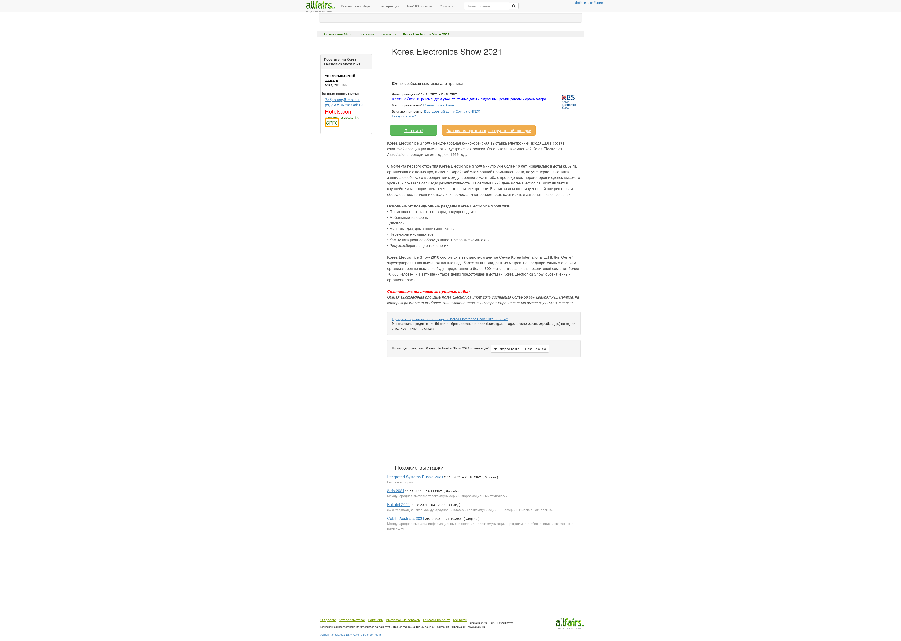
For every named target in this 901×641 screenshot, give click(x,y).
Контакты (460, 619)
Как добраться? (336, 84)
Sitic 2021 (395, 490)
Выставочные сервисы (403, 619)
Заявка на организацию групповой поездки (489, 130)
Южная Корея (433, 105)
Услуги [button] (445, 6)
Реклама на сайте (436, 619)
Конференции (388, 6)
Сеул (450, 105)
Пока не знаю (535, 348)
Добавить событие (589, 2)
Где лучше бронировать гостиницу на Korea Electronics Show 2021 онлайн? (450, 318)
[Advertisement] (477, 66)
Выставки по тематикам (377, 34)
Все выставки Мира (356, 6)
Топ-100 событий (419, 6)
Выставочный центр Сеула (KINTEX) (452, 111)
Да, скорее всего (506, 348)
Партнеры (375, 619)
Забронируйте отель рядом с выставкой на (344, 106)
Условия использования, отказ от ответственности (350, 634)
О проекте (328, 619)
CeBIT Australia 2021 (405, 518)
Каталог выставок (352, 619)
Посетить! (413, 130)
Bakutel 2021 (398, 504)
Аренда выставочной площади (340, 77)
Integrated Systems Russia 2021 (415, 477)
